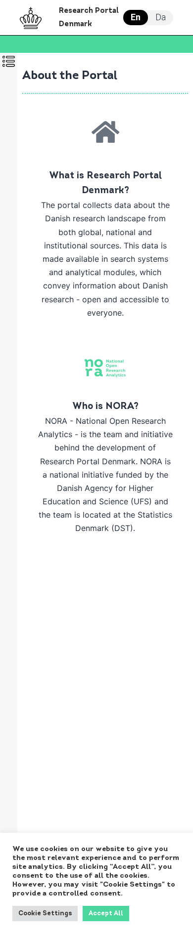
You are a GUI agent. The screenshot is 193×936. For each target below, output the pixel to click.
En (136, 17)
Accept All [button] (106, 913)
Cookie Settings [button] (45, 913)
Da (160, 17)
